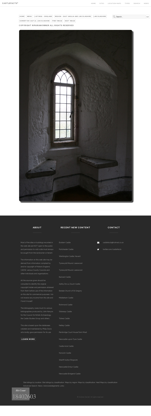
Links (62, 386)
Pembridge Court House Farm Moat (73, 332)
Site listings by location (32, 382)
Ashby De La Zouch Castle (69, 284)
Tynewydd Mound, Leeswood (70, 263)
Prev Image (57, 21)
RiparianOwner (40, 25)
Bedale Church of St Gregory (70, 291)
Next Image (70, 21)
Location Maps (114, 3)
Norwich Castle (65, 353)
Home (93, 3)
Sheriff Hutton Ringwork (68, 360)
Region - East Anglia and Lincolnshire (73, 16)
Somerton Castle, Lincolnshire (35, 21)
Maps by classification (86, 382)
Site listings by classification (53, 382)
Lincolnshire (100, 16)
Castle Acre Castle (66, 346)
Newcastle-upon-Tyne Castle (70, 339)
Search (137, 3)
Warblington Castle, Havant (69, 256)
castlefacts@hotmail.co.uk (113, 242)
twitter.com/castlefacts (112, 249)
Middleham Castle (66, 298)
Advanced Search (30, 386)
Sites (101, 3)
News (146, 3)
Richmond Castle (65, 305)
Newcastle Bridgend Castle (69, 374)
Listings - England (43, 16)
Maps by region (71, 382)
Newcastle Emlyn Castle (68, 367)
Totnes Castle (64, 318)
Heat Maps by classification (106, 382)
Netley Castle (64, 325)
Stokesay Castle (65, 311)
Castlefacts (10, 3)
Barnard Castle (65, 277)
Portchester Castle (66, 249)
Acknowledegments (51, 386)
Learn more (28, 339)
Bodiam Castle (65, 242)
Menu (29, 16)
